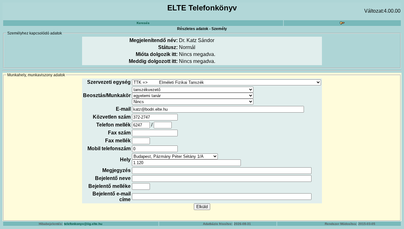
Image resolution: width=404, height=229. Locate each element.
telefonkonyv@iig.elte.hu (83, 224)
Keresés (143, 23)
